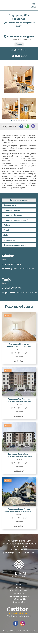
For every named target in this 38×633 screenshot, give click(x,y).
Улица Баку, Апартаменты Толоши (19, 543)
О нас (19, 587)
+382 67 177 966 (13, 264)
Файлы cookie (19, 599)
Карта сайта (19, 602)
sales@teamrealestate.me (19, 268)
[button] (11, 120)
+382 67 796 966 (13, 288)
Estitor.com (25, 616)
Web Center (18, 631)
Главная (19, 584)
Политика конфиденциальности (19, 595)
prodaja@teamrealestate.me (21, 292)
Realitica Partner (19, 590)
